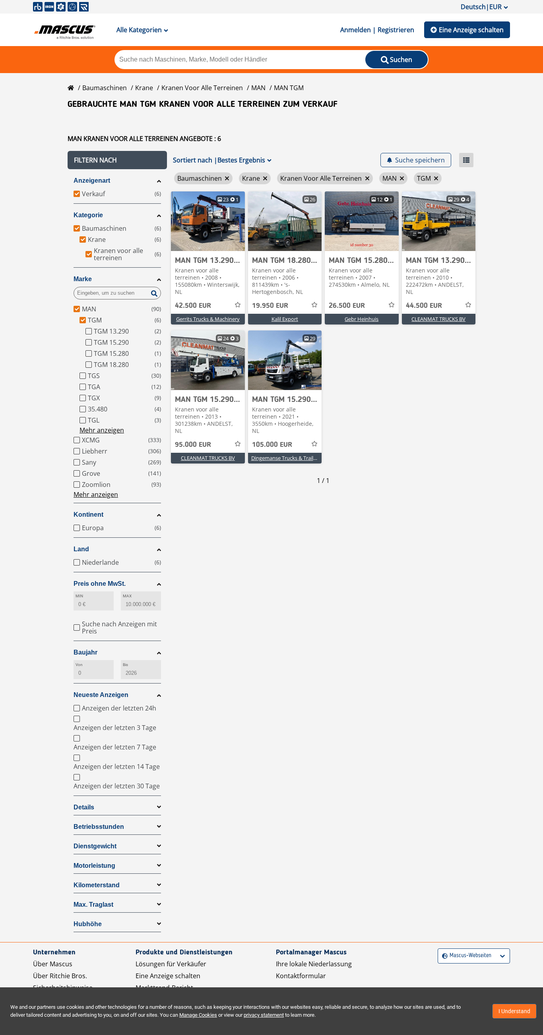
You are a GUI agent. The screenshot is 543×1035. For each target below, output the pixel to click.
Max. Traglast (93, 904)
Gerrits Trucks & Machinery (208, 318)
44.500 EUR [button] (424, 305)
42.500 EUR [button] (193, 305)
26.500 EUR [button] (347, 305)
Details (84, 807)
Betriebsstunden (99, 826)
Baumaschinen (104, 87)
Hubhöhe (88, 924)
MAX (127, 596)
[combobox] (443, 955)
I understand (514, 1011)
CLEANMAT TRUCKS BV (438, 318)
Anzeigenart (92, 180)
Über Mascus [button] (52, 964)
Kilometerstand (97, 885)
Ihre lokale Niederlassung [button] (314, 964)
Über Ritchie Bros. (60, 975)
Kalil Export (285, 318)
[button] (117, 160)
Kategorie (88, 215)
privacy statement (264, 1015)
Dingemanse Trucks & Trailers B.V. (290, 458)
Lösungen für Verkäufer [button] (171, 964)
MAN (258, 87)
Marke (83, 279)
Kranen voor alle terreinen (202, 87)
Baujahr (85, 652)
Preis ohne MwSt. (100, 583)
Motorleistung (94, 865)
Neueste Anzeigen (101, 694)
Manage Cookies (198, 1015)
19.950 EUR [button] (270, 305)
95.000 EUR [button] (193, 444)
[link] (208, 221)
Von (79, 664)
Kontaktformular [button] (301, 975)
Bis (125, 664)
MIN (79, 596)
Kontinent (88, 514)
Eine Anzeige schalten (471, 29)
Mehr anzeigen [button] (102, 430)
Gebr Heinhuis (361, 318)
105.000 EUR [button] (272, 444)
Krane (144, 87)
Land (81, 549)
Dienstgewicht (95, 846)
